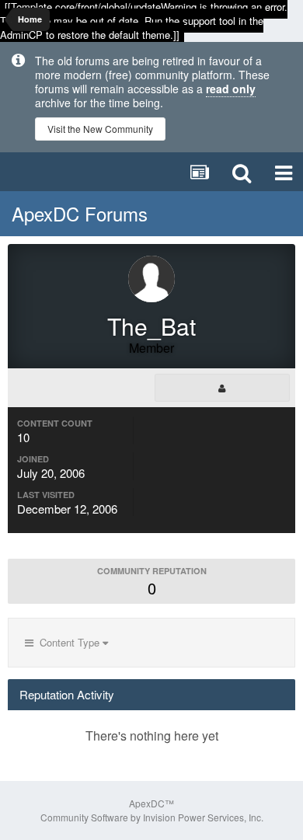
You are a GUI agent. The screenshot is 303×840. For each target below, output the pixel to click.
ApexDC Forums (80, 213)
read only (231, 88)
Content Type (68, 642)
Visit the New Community (100, 128)
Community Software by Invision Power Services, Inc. (151, 817)
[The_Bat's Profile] (222, 388)
